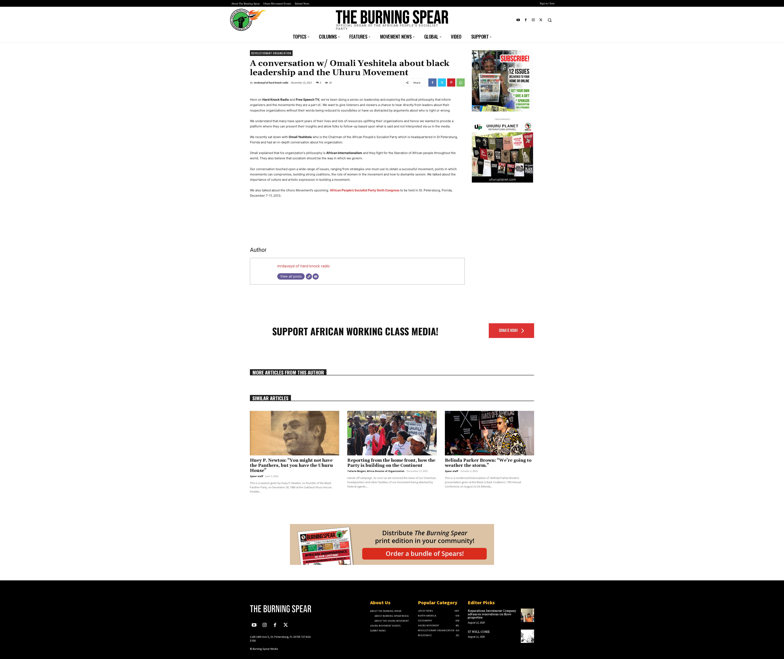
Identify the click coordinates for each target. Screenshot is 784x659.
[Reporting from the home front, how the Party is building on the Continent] (392, 433)
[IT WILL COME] (527, 636)
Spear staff (256, 476)
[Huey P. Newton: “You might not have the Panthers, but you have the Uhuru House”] (294, 433)
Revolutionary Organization (271, 53)
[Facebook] (525, 20)
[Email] (316, 276)
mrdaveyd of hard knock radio (271, 82)
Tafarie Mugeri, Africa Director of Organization (375, 471)
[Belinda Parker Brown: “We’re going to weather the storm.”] (489, 433)
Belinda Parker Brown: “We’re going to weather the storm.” (488, 463)
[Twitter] (541, 20)
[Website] (309, 276)
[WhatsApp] (461, 82)
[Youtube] (518, 20)
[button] (550, 20)
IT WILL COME (479, 632)
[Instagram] (533, 20)
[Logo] (283, 608)
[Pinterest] (451, 82)
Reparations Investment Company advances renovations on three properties (492, 614)
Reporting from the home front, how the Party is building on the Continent (391, 463)
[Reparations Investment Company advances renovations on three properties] (527, 615)
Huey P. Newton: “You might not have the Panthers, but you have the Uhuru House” (291, 465)
